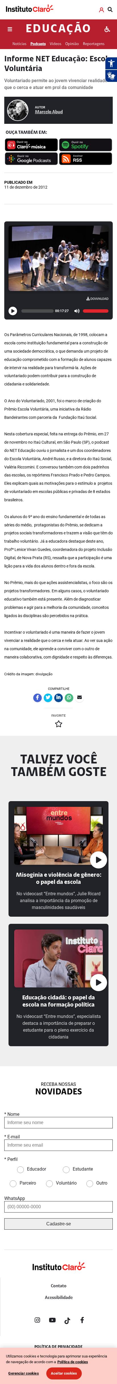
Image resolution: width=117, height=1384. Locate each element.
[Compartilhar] (37, 698)
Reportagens (94, 44)
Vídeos (55, 44)
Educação (58, 29)
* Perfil (11, 1159)
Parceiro (28, 1183)
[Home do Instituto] (29, 10)
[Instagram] (37, 1321)
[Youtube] (52, 1321)
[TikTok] (67, 1321)
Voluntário (66, 1183)
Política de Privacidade (58, 1347)
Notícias (19, 44)
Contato (58, 1286)
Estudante (83, 1169)
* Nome (11, 1114)
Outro (101, 1183)
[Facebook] (82, 1321)
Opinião (72, 44)
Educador (36, 1169)
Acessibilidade (59, 1298)
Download (99, 299)
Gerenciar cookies (23, 1373)
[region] (58, 1366)
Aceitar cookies (64, 1373)
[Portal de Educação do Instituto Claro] (58, 1275)
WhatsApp (14, 1198)
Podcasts (38, 44)
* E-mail (12, 1136)
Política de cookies (72, 1362)
